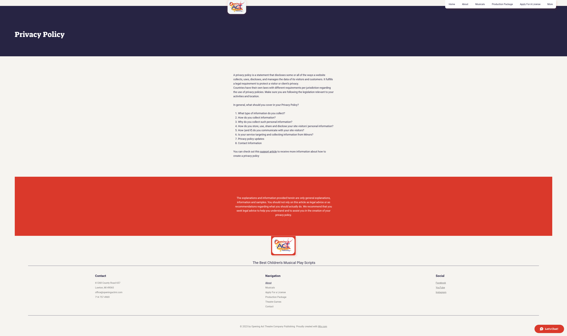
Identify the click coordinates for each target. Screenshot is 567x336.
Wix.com (322, 326)
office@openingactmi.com (108, 292)
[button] (480, 4)
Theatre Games (273, 301)
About (268, 282)
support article (268, 151)
